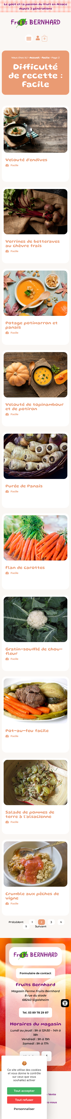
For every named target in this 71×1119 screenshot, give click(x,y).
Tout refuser (24, 1100)
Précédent (16, 922)
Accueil (34, 58)
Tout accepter (24, 1091)
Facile (46, 58)
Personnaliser (24, 1109)
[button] (29, 38)
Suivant (40, 926)
